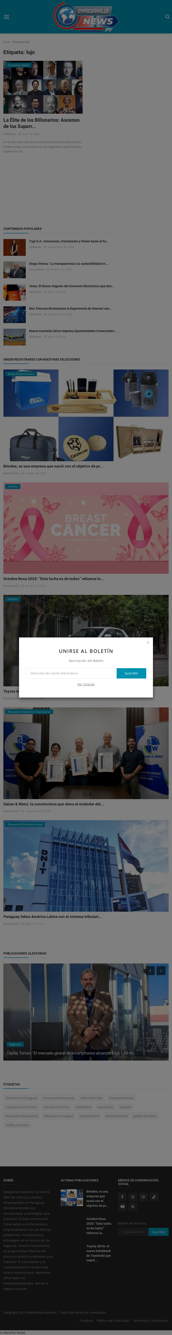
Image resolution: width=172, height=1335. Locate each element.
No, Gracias (86, 684)
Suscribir (131, 673)
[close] (148, 642)
